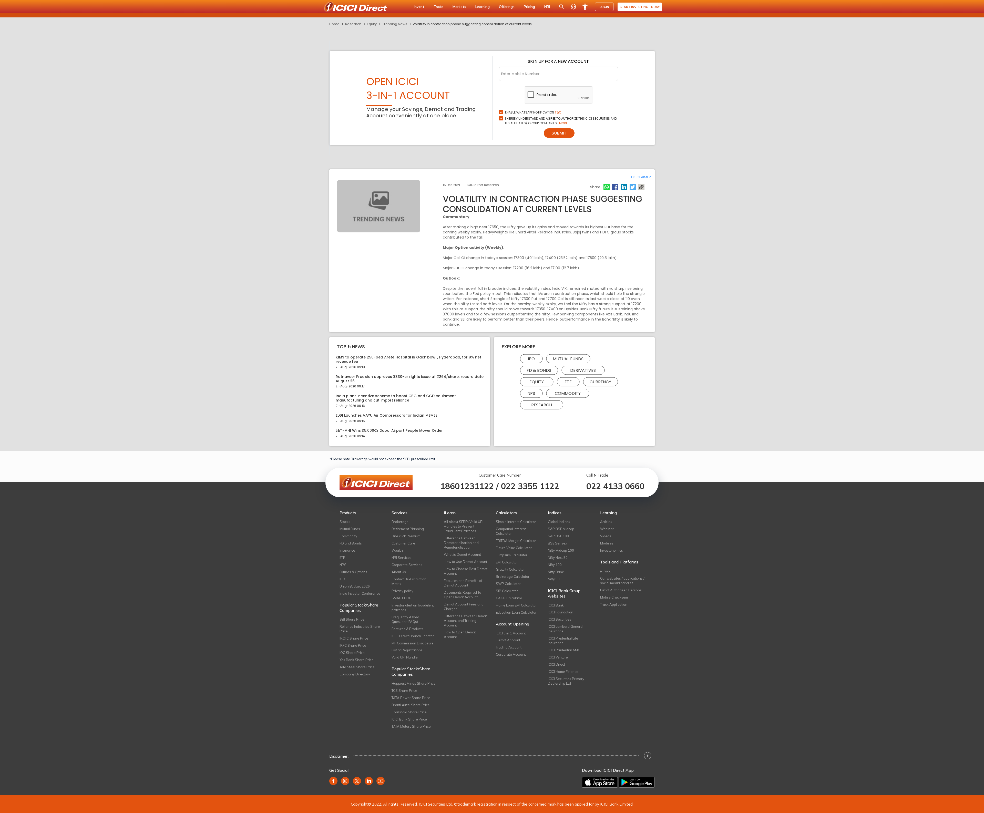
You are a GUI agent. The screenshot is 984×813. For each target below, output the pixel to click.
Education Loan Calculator (516, 612)
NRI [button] (547, 6)
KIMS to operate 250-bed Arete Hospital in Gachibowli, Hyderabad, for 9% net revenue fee (408, 359)
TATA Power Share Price (411, 698)
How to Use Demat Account (465, 562)
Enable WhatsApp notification (533, 112)
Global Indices (559, 522)
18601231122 (467, 486)
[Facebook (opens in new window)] (333, 781)
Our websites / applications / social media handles (622, 580)
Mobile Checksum (614, 597)
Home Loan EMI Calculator (516, 605)
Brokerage (400, 522)
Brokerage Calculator (512, 576)
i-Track (605, 571)
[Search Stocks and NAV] (561, 7)
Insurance (347, 550)
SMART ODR (402, 598)
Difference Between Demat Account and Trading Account (465, 620)
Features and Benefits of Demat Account (463, 583)
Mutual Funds (568, 359)
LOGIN (604, 7)
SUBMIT (559, 133)
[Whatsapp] (606, 187)
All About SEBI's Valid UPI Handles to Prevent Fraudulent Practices (463, 526)
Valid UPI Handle (405, 657)
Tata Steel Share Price (357, 667)
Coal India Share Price (409, 712)
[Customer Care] (573, 7)
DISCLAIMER (641, 177)
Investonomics (611, 550)
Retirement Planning (408, 529)
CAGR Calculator (509, 598)
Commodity (568, 393)
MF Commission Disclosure (413, 643)
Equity (372, 24)
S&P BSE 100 (558, 536)
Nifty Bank (556, 572)
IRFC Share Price (353, 645)
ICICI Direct (556, 664)
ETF (568, 382)
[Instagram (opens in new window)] (345, 781)
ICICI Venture (558, 657)
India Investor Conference (360, 593)
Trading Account (508, 647)
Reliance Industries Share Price (360, 628)
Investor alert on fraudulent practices (413, 607)
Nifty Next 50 (558, 557)
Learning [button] (482, 6)
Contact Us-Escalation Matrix (409, 581)
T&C (558, 112)
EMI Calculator (507, 562)
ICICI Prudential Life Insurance (563, 640)
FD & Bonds (539, 370)
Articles (606, 522)
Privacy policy (402, 591)
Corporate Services (407, 565)
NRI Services (402, 557)
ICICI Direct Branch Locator (413, 636)
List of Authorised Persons (621, 590)
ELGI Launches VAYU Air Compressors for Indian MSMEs (386, 415)
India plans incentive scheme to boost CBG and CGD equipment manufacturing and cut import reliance (396, 398)
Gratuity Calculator (510, 569)
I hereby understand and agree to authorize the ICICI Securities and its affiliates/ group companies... (561, 120)
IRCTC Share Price (354, 638)
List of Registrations (407, 650)
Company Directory (355, 674)
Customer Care (403, 543)
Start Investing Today (640, 7)
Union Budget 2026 (355, 586)
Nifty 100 (555, 565)
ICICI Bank (556, 605)
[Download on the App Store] (600, 782)
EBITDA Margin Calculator (516, 541)
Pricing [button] (529, 6)
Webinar (607, 529)
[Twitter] (633, 187)
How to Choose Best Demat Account (465, 571)
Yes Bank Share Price (357, 660)
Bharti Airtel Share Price (411, 705)
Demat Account (508, 640)
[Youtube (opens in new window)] (380, 781)
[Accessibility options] (585, 7)
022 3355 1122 (530, 486)
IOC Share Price (352, 653)
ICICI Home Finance (563, 672)
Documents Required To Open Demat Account (462, 594)
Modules (606, 543)
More (563, 123)
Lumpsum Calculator (511, 555)
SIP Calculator (507, 591)
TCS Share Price (404, 690)
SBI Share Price (352, 619)
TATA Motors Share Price (411, 726)
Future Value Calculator (514, 548)
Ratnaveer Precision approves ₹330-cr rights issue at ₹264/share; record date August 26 (410, 379)
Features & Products (407, 629)
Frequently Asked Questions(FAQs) (405, 619)
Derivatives (583, 370)
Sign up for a (558, 61)
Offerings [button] (507, 6)
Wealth (397, 550)
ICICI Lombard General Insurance (565, 628)
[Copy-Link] (641, 187)
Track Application (613, 604)
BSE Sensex (557, 543)
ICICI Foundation (560, 612)
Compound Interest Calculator (511, 531)
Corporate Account (511, 654)
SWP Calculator (508, 584)
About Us (399, 572)
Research (353, 24)
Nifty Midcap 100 (561, 550)
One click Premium (406, 536)
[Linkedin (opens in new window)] (369, 781)
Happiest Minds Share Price (414, 683)
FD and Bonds (351, 543)
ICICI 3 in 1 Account (511, 633)
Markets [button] (459, 6)
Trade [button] (438, 6)
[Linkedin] (624, 187)
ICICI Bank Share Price (409, 719)
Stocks (345, 522)
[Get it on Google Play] (637, 782)
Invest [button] (419, 6)
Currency (600, 382)
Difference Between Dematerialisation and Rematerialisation (461, 542)
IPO (531, 359)
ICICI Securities (559, 619)
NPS (531, 393)
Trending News (394, 24)
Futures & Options (353, 572)
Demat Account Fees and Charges (464, 606)
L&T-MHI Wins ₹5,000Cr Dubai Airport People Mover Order (389, 430)
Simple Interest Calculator (516, 522)
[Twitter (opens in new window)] (357, 781)
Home (334, 24)
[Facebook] (615, 187)
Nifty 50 (554, 579)
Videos (605, 536)
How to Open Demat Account (460, 634)
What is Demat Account (462, 554)
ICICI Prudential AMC (564, 650)
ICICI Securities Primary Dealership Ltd (566, 681)
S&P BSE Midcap (561, 529)
